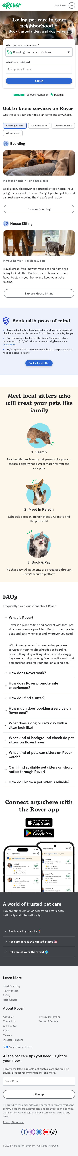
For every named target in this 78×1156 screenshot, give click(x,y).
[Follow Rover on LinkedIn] (39, 1132)
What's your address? (18, 62)
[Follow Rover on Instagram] (31, 1132)
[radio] (15, 126)
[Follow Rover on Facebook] (24, 1132)
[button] (72, 5)
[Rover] (11, 5)
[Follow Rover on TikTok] (53, 1132)
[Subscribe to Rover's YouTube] (46, 1132)
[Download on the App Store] (39, 822)
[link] (39, 209)
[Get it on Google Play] (39, 832)
